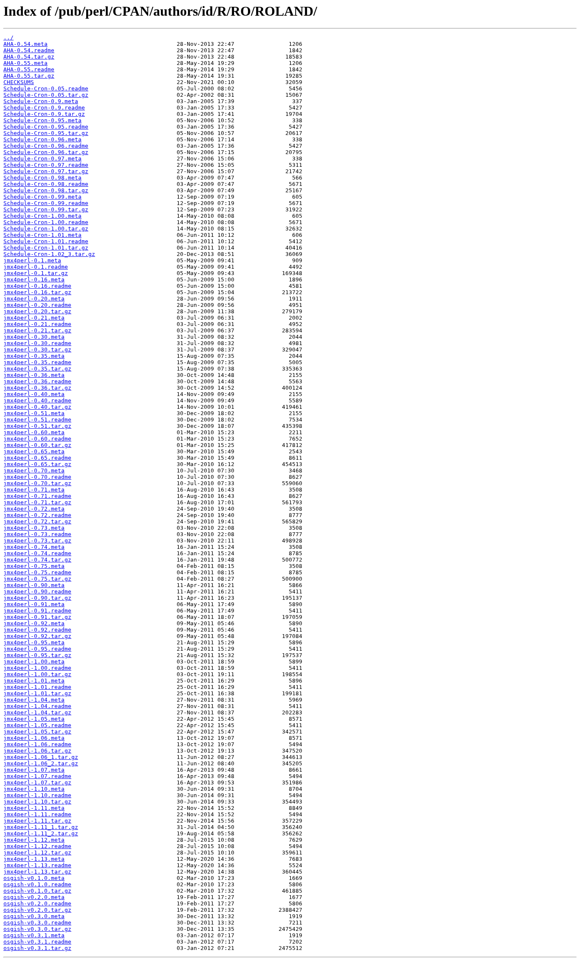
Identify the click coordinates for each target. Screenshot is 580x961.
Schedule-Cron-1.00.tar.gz (45, 228)
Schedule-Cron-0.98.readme (45, 184)
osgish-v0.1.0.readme (37, 884)
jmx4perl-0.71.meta (34, 489)
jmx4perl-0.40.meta (34, 394)
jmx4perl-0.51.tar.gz (37, 426)
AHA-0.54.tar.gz (28, 56)
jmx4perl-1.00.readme (37, 668)
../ (8, 37)
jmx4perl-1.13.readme (37, 865)
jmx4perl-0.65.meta (34, 451)
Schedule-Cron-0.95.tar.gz (45, 133)
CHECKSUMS (18, 82)
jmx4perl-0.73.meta (34, 528)
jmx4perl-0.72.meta (34, 509)
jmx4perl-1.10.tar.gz (37, 801)
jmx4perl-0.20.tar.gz (37, 311)
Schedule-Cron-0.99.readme (45, 203)
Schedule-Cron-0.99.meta (42, 197)
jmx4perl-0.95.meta (34, 642)
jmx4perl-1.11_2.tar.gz (40, 833)
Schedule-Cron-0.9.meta (40, 101)
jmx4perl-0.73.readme (37, 534)
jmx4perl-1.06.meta (34, 738)
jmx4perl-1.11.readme (37, 814)
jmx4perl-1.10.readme (37, 795)
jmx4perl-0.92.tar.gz (37, 636)
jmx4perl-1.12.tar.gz (37, 852)
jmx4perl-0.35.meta (34, 356)
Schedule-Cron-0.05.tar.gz (45, 95)
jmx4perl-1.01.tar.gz (37, 693)
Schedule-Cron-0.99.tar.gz (45, 209)
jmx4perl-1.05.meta (34, 719)
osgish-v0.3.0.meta (34, 916)
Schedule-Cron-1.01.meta (42, 235)
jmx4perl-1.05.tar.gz (37, 731)
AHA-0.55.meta (25, 63)
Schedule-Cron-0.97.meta (42, 158)
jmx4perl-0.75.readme (37, 572)
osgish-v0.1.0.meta (34, 878)
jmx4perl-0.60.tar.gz (37, 445)
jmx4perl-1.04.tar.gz (37, 712)
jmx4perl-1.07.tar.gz (37, 782)
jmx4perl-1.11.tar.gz (37, 821)
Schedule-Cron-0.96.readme (45, 146)
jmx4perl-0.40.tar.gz (37, 407)
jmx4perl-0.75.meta (34, 566)
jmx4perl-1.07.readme (37, 776)
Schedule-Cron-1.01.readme (45, 241)
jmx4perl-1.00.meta (34, 661)
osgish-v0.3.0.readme (37, 922)
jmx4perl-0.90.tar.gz (37, 598)
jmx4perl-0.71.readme (37, 496)
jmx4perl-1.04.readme (37, 706)
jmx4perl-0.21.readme (37, 324)
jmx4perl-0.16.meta (34, 279)
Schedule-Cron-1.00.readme (45, 222)
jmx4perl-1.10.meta (34, 789)
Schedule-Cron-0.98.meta (42, 177)
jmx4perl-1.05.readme (37, 725)
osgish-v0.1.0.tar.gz (37, 891)
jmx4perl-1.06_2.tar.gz (40, 763)
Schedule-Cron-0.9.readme (44, 107)
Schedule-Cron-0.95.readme (45, 127)
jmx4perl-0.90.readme (37, 591)
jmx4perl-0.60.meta (34, 432)
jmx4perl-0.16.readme (37, 286)
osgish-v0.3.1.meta (34, 935)
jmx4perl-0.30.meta (34, 337)
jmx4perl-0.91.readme (37, 610)
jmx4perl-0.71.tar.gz (37, 502)
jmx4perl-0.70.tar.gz (37, 483)
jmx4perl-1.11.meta (34, 808)
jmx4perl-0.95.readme (37, 649)
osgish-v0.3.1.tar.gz (37, 948)
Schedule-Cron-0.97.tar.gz (45, 171)
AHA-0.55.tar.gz (28, 76)
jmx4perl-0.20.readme (37, 305)
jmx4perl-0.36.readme (37, 381)
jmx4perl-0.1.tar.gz (35, 273)
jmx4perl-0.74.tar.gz (37, 559)
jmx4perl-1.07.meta (34, 770)
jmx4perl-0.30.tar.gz (37, 349)
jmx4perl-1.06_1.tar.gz (40, 757)
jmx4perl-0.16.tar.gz (37, 292)
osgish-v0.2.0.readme (37, 903)
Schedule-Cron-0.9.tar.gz (44, 114)
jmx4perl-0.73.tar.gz (37, 540)
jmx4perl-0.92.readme (37, 630)
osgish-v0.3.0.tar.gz (37, 929)
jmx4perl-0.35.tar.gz (37, 368)
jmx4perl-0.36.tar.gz (37, 388)
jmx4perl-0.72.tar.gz (37, 521)
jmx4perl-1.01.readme (37, 687)
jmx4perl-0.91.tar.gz (37, 617)
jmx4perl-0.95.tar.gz (37, 655)
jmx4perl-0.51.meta (34, 413)
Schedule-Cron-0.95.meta (42, 120)
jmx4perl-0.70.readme (37, 477)
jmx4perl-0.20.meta (34, 298)
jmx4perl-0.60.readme (37, 439)
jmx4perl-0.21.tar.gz (37, 330)
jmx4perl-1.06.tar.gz (37, 750)
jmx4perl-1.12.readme (37, 846)
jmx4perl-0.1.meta (32, 260)
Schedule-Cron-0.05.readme (45, 88)
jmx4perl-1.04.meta (34, 700)
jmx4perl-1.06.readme (37, 744)
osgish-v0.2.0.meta (34, 897)
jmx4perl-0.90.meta (34, 585)
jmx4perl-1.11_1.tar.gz (40, 827)
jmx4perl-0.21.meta (34, 318)
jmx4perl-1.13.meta (34, 859)
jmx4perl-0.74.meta (34, 547)
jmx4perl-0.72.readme (37, 515)
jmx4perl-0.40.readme (37, 400)
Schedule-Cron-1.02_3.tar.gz (49, 254)
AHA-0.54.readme (28, 50)
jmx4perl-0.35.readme (37, 362)
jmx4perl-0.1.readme (35, 267)
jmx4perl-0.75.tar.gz (37, 579)
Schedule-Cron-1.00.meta (42, 216)
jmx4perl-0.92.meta (34, 623)
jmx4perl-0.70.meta (34, 470)
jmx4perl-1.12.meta (34, 840)
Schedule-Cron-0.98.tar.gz (45, 190)
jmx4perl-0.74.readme (37, 553)
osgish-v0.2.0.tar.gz (37, 910)
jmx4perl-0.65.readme (37, 458)
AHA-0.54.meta (25, 44)
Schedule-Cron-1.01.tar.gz (45, 247)
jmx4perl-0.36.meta (34, 375)
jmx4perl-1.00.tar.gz (37, 674)
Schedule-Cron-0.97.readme (45, 165)
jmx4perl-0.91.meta (34, 604)
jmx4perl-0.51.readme (37, 419)
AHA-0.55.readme (28, 69)
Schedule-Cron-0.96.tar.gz (45, 152)
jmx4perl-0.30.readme (37, 343)
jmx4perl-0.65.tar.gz (37, 464)
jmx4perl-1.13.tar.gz (37, 871)
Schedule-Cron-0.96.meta (42, 139)
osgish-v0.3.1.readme (37, 942)
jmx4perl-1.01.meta (34, 680)
